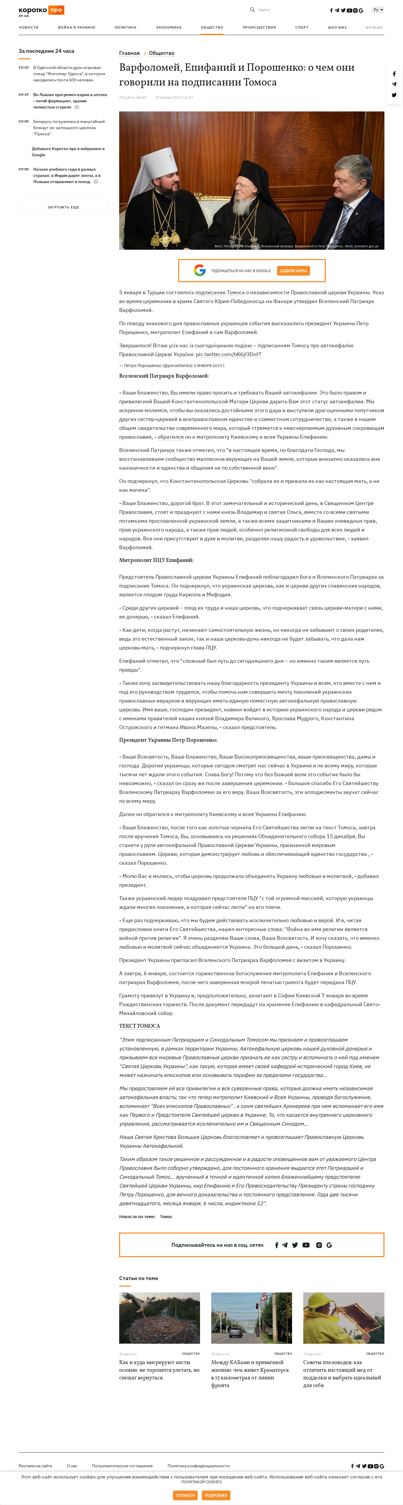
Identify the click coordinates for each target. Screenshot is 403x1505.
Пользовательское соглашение (122, 1465)
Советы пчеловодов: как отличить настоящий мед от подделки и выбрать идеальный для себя (342, 1374)
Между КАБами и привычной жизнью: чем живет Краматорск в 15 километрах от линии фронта (250, 1374)
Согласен (185, 1495)
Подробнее (216, 1495)
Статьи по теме (138, 1278)
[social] (331, 10)
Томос (166, 1216)
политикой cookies (201, 1482)
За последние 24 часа (46, 50)
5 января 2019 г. (209, 366)
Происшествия (259, 27)
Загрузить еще (63, 207)
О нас (72, 1465)
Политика (126, 27)
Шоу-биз (337, 27)
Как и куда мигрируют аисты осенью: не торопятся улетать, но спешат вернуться (159, 1370)
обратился (171, 436)
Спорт (302, 27)
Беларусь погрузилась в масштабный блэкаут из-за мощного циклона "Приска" (69, 127)
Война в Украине (77, 27)
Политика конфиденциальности (199, 1465)
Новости (29, 27)
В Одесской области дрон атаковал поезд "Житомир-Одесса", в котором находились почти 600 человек (69, 74)
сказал (165, 783)
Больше (374, 27)
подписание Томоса (220, 292)
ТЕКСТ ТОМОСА (139, 1026)
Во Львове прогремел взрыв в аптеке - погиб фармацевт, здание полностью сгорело (70, 101)
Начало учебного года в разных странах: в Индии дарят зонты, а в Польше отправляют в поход (67, 175)
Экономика (169, 27)
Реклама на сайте (35, 1465)
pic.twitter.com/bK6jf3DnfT (228, 354)
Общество (212, 27)
